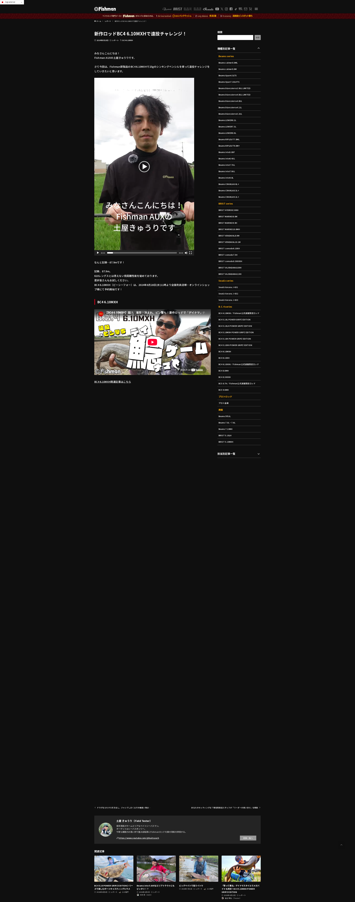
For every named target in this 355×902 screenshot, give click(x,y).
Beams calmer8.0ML (228, 62)
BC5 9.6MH (224, 389)
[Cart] (250, 9)
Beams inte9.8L (226, 177)
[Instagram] (226, 9)
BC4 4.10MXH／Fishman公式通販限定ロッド (239, 313)
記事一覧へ (248, 838)
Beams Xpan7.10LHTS (229, 81)
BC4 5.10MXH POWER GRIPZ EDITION (236, 332)
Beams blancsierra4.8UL (230, 101)
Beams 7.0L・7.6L (227, 422)
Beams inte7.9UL (227, 171)
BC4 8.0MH (224, 370)
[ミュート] (186, 252)
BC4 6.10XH (224, 357)
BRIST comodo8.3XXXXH (230, 261)
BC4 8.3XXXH (225, 377)
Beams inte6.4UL (227, 158)
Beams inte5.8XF (227, 152)
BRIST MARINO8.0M (228, 216)
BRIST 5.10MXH (226, 441)
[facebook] (231, 9)
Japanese (9, 1)
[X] (222, 9)
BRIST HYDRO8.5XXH (229, 210)
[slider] (142, 253)
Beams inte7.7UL (227, 165)
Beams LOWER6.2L (227, 120)
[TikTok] (235, 9)
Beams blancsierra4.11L (230, 107)
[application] (144, 167)
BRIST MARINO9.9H (228, 222)
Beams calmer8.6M (228, 69)
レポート (115, 40)
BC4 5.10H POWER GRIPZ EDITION (235, 338)
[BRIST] (177, 9)
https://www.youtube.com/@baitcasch (139, 837)
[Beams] (167, 9)
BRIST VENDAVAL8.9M (229, 235)
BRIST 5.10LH (225, 435)
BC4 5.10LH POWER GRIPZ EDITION (235, 326)
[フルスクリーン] (190, 252)
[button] (144, 166)
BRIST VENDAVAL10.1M (230, 242)
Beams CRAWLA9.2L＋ (229, 196)
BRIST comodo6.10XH (229, 248)
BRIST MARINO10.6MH (229, 229)
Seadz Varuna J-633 (228, 300)
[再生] (98, 252)
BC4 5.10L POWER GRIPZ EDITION (235, 319)
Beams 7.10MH (226, 429)
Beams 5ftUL (225, 416)
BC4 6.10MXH (127, 40)
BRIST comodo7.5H (228, 254)
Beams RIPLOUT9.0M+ (229, 145)
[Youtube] (217, 9)
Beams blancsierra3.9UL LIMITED (234, 88)
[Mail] (245, 9)
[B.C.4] (192, 9)
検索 (220, 32)
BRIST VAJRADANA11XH (230, 274)
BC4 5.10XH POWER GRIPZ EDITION (235, 345)
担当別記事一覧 (226, 453)
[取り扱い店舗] (241, 9)
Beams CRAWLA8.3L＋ (229, 190)
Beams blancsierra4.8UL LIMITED (234, 94)
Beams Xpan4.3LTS (228, 75)
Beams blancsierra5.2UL (230, 113)
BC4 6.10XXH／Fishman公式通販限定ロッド (239, 364)
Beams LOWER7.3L (227, 126)
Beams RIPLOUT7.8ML (229, 139)
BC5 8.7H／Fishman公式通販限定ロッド (237, 383)
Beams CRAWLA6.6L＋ (229, 184)
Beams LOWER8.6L (227, 133)
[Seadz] (208, 9)
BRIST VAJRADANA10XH (230, 267)
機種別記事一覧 (226, 48)
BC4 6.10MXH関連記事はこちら (112, 381)
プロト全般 (224, 403)
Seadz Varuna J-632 (228, 293)
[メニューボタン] (256, 8)
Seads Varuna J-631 (228, 287)
